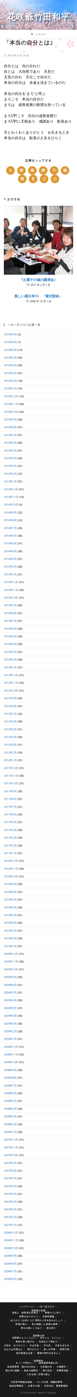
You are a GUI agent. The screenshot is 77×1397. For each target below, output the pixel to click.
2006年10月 (11, 1248)
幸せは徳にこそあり (31, 1327)
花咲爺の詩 (38, 1335)
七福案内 (61, 1366)
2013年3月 (10, 652)
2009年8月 (10, 985)
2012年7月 (10, 714)
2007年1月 (10, 1225)
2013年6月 (10, 629)
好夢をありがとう (28, 1316)
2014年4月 (10, 551)
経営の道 (64, 1349)
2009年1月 (10, 1039)
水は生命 (34, 1345)
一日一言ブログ (46, 1306)
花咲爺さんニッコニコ (24, 1337)
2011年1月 (10, 853)
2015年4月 (10, 458)
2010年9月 (10, 884)
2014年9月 (10, 512)
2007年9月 (10, 1163)
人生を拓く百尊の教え (38, 1374)
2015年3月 (10, 466)
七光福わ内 (46, 1366)
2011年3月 (10, 837)
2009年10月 (11, 969)
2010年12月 (11, 861)
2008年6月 (10, 1093)
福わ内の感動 (12, 1370)
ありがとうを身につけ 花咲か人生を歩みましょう (36, 1320)
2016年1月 (10, 388)
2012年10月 (11, 690)
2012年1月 (10, 760)
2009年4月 (10, 1016)
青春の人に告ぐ (53, 1312)
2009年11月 (11, 961)
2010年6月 (10, 907)
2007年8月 (10, 1171)
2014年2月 (10, 566)
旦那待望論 (48, 1316)
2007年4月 (10, 1202)
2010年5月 (10, 915)
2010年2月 (10, 938)
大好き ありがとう (14, 1345)
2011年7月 (10, 807)
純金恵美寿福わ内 (48, 1362)
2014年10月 (11, 504)
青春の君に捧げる (25, 1341)
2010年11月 (11, 869)
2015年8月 (10, 427)
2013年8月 (10, 613)
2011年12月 (11, 768)
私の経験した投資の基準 (45, 1324)
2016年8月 (10, 342)
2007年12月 (11, 1139)
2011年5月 (10, 822)
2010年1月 (10, 946)
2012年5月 (10, 729)
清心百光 (47, 1370)
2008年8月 (10, 1078)
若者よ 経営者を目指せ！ (26, 1312)
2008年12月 (11, 1047)
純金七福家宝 (31, 1370)
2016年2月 (10, 381)
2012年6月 (10, 721)
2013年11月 (11, 590)
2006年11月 (11, 1240)
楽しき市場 (49, 1349)
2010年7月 (10, 899)
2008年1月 (10, 1132)
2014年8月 (10, 520)
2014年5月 (10, 543)
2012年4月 (10, 737)
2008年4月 (10, 1109)
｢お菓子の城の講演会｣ (38, 279)
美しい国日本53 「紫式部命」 (38, 296)
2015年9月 (10, 419)
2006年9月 (10, 1256)
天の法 (47, 1345)
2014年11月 (11, 497)
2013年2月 (10, 659)
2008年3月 (10, 1116)
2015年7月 (10, 435)
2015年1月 (10, 481)
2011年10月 (11, 783)
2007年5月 (10, 1194)
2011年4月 (10, 830)
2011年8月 (10, 799)
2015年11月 (11, 404)
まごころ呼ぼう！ (25, 1362)
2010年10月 (11, 876)
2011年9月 (10, 791)
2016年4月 (10, 365)
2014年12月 (11, 489)
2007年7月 (10, 1178)
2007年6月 (10, 1186)
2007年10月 (11, 1155)
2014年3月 (10, 559)
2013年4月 (10, 644)
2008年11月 (11, 1054)
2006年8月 (10, 1263)
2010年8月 (10, 892)
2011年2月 (10, 845)
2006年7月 (10, 1271)
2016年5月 (10, 357)
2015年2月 (10, 474)
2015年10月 (11, 412)
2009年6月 (10, 1000)
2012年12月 (11, 675)
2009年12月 (11, 954)
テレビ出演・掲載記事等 (49, 1381)
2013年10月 (11, 597)
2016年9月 (10, 334)
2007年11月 (11, 1147)
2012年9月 (10, 698)
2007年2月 (10, 1217)
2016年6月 (10, 350)
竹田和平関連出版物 (21, 1381)
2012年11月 (11, 683)
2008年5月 (10, 1101)
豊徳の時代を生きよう (49, 1352)
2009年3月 (10, 1023)
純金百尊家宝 (16, 1385)
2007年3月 (10, 1209)
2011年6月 (10, 814)
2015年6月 (10, 443)
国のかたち (33, 1349)
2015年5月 (10, 450)
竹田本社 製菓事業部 (56, 1385)
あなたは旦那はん (13, 1349)
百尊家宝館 (62, 1370)
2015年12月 (11, 396)
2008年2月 (10, 1124)
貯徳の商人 (21, 1324)
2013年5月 (10, 636)
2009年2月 (10, 1031)
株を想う (51, 1327)
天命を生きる (62, 1345)
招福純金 (38, 1360)
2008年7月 (10, 1085)
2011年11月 (11, 776)
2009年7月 (10, 992)
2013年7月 (10, 621)
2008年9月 (10, 1070)
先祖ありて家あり (48, 1341)
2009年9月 (10, 977)
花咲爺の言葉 (38, 1310)
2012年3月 (10, 744)
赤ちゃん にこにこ (50, 1337)
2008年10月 (11, 1062)
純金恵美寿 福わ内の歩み (21, 1366)
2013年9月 (10, 605)
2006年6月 (10, 1279)
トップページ (26, 1306)
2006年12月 (11, 1232)
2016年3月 (10, 373)
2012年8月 (10, 706)
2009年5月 (10, 1008)
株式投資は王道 (24, 1352)
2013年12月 (11, 582)
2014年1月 (10, 574)
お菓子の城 (34, 1385)
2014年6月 (10, 536)
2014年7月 (10, 528)
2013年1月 (10, 667)
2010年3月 (10, 930)
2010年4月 (10, 923)
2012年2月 (10, 752)
